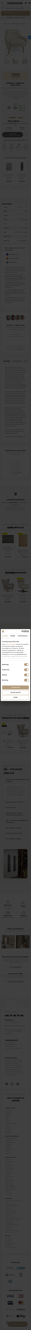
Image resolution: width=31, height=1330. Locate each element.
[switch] (26, 669)
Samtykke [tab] (5, 636)
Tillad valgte (16, 692)
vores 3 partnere (10, 644)
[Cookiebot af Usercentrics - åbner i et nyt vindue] (22, 631)
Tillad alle (15, 687)
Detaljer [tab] (13, 636)
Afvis (15, 697)
